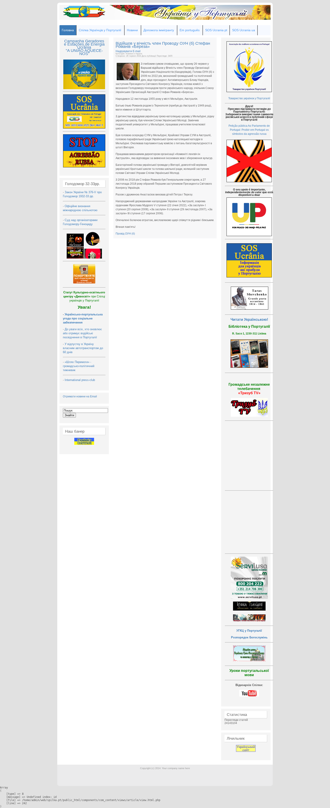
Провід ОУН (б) (125, 233)
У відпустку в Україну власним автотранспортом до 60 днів (83, 348)
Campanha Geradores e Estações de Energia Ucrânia (84, 44)
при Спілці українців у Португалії (84, 296)
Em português (190, 30)
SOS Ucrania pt (216, 30)
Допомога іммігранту (158, 30)
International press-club (80, 380)
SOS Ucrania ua (243, 30)
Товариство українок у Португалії (249, 98)
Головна (68, 30)
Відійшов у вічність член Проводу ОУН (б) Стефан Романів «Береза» (163, 45)
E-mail (137, 51)
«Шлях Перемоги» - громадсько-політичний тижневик (78, 366)
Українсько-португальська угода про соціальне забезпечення (83, 318)
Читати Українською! (249, 319)
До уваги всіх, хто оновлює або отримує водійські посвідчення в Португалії (82, 333)
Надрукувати (124, 51)
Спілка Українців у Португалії (100, 30)
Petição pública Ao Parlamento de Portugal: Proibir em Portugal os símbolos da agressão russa (249, 129)
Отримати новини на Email (80, 396)
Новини (132, 30)
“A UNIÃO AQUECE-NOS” (84, 52)
